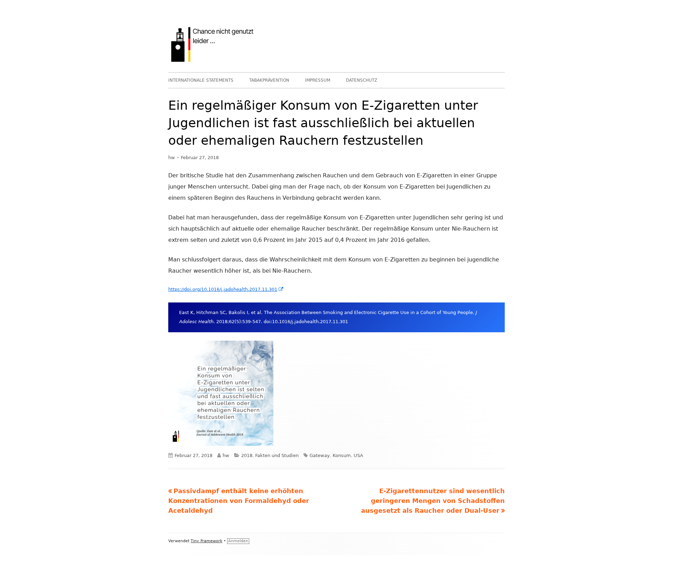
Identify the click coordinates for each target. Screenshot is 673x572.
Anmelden (238, 541)
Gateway (320, 455)
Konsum (342, 455)
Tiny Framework (206, 541)
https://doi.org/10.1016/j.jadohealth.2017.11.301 (226, 289)
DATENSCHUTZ (361, 80)
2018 (246, 455)
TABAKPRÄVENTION (269, 80)
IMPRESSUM (317, 80)
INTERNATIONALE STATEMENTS (200, 80)
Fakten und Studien (277, 455)
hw (171, 157)
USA (358, 455)
